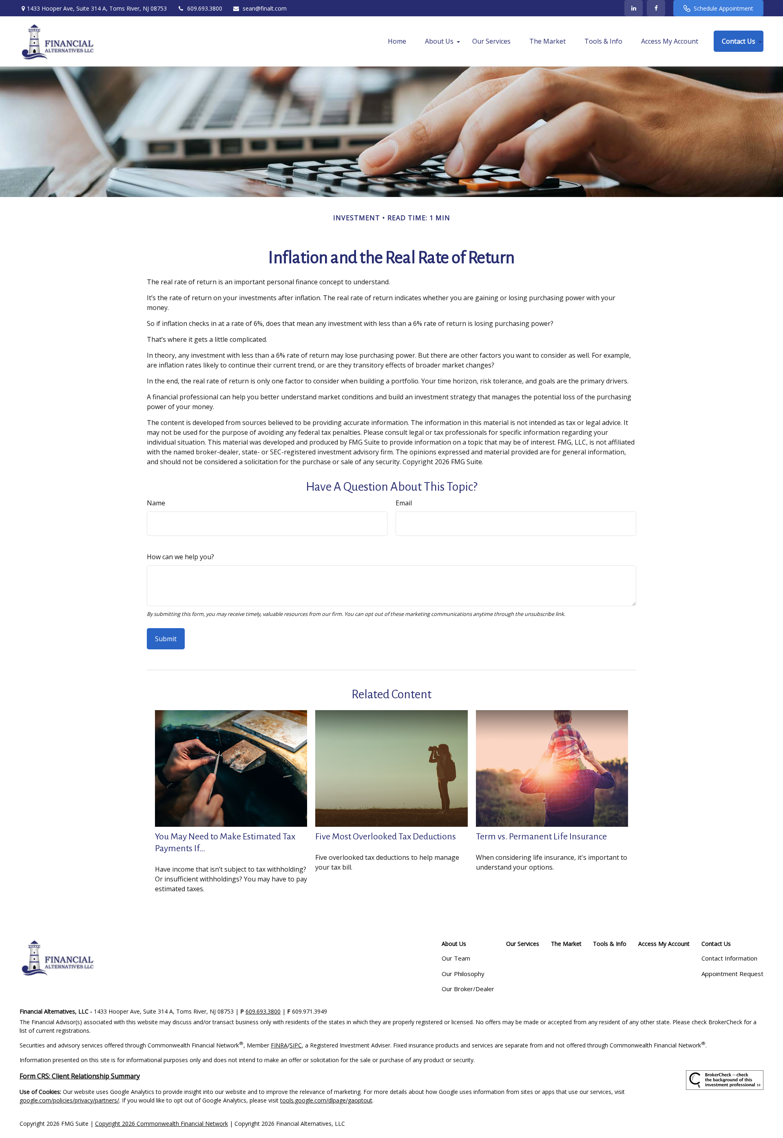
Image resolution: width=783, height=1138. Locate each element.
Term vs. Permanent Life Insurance (541, 836)
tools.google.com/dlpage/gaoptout (326, 1100)
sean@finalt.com (265, 8)
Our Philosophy (463, 974)
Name (156, 502)
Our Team (456, 958)
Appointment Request (732, 974)
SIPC (296, 1045)
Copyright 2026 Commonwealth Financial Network (161, 1123)
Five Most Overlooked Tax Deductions (385, 836)
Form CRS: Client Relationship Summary (80, 1076)
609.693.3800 (204, 8)
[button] (397, 41)
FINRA (279, 1045)
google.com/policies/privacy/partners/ (69, 1100)
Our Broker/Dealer (468, 989)
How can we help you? (180, 556)
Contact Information (729, 958)
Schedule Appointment (723, 8)
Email (404, 502)
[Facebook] (656, 8)
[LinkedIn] (633, 8)
